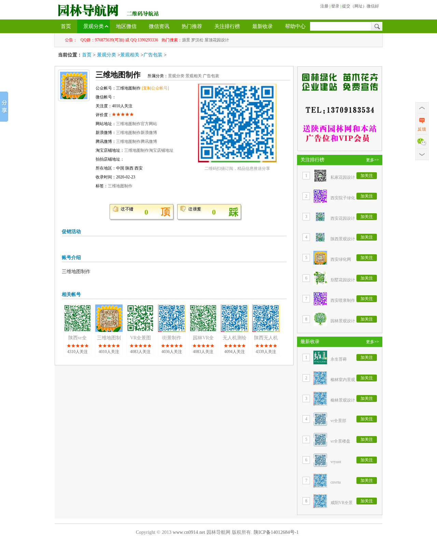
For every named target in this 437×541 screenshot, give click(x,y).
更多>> (372, 160)
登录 (335, 6)
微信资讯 (159, 26)
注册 (324, 6)
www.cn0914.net (189, 532)
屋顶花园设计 (217, 40)
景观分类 (93, 26)
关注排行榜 (227, 26)
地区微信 (126, 26)
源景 (186, 40)
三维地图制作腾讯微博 (136, 141)
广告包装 (153, 54)
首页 (66, 26)
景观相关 (129, 54)
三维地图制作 (120, 186)
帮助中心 (295, 26)
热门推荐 (192, 26)
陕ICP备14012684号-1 (276, 532)
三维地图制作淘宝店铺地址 (148, 150)
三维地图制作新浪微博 (136, 132)
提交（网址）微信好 (360, 6)
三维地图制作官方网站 (136, 123)
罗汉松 (197, 40)
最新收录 (262, 26)
